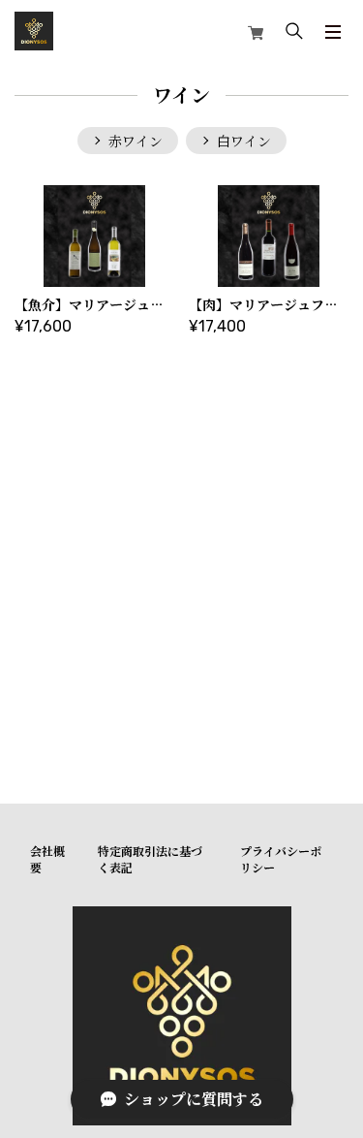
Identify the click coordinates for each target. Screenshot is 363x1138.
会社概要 (47, 858)
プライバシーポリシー (280, 858)
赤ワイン (135, 140)
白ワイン (244, 140)
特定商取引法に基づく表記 (150, 858)
